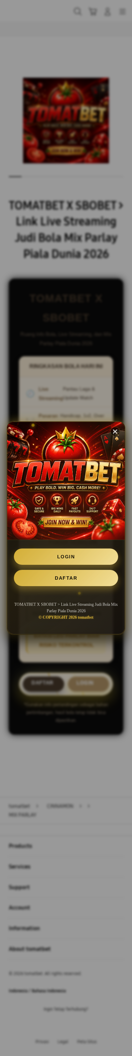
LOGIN (66, 556)
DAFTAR (66, 578)
